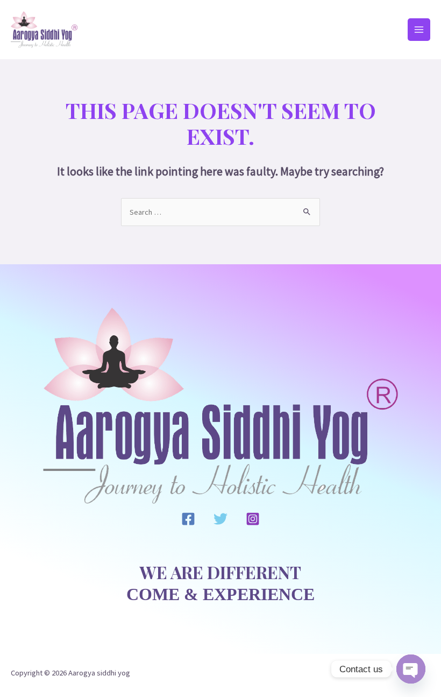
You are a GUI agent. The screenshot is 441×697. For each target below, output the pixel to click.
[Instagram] (252, 519)
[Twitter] (220, 519)
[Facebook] (188, 519)
